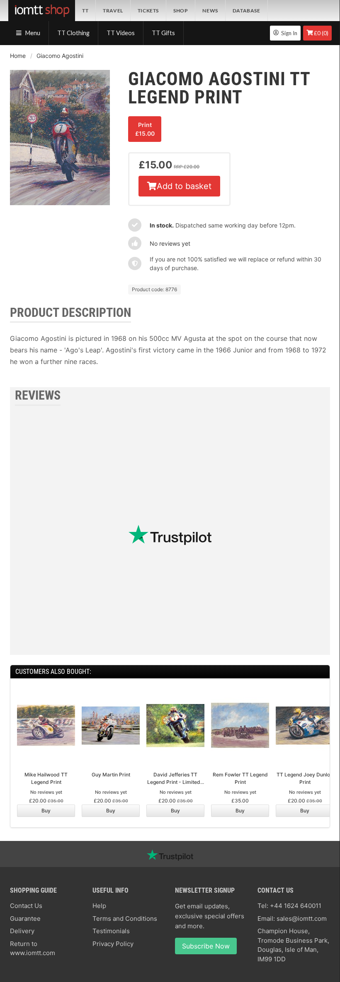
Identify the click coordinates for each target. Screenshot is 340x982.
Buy (46, 810)
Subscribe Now (206, 946)
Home (18, 55)
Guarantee (25, 918)
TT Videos (121, 32)
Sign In (288, 33)
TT (85, 10)
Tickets (148, 10)
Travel (113, 10)
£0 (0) (321, 33)
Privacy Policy (113, 944)
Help (99, 906)
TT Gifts (163, 32)
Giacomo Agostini (59, 55)
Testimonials (111, 931)
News (210, 10)
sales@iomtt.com (302, 918)
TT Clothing (73, 32)
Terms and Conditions (124, 918)
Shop (180, 10)
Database (246, 10)
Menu (32, 32)
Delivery (22, 931)
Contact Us (26, 906)
